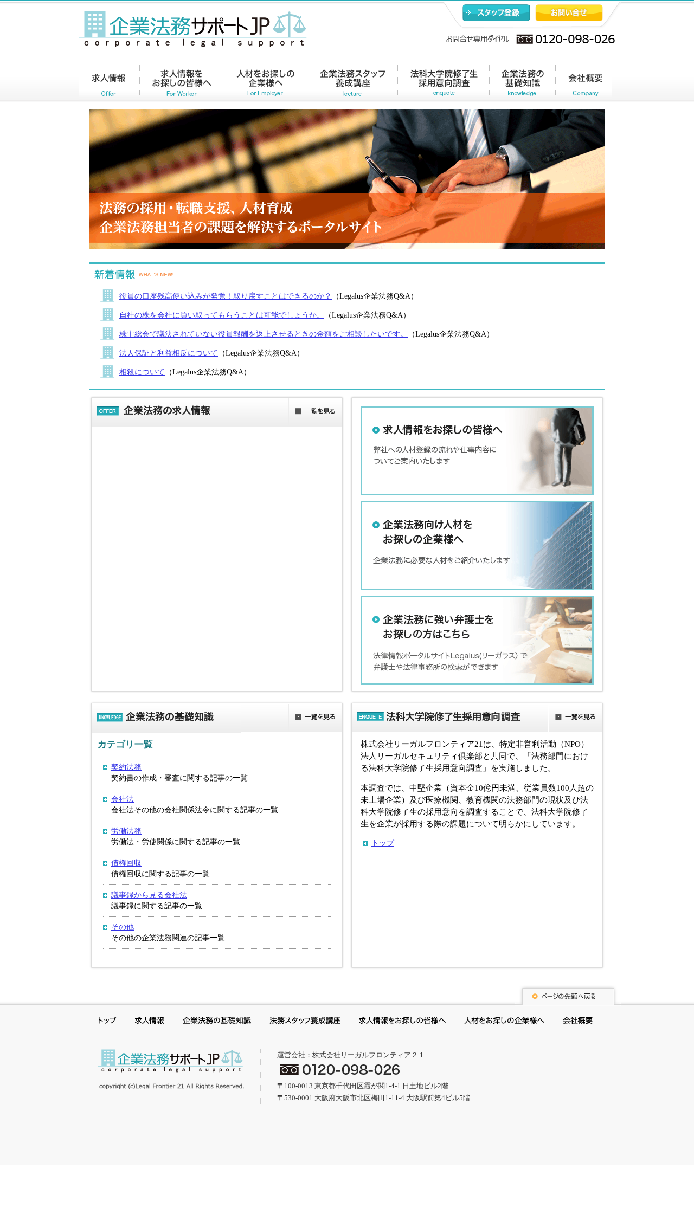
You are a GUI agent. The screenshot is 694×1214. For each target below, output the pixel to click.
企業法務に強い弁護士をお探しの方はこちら (477, 640)
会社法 (122, 799)
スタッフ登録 (496, 13)
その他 (122, 927)
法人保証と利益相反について (168, 353)
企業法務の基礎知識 (522, 83)
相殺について (142, 372)
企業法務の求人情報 (109, 83)
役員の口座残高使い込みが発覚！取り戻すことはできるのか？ (225, 296)
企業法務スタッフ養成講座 (352, 83)
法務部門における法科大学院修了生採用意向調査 (443, 83)
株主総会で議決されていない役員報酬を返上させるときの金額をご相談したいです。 (263, 334)
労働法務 (126, 831)
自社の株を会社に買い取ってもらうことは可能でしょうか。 (221, 315)
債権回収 (126, 863)
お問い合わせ (569, 13)
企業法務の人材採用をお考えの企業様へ (265, 83)
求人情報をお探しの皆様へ (477, 450)
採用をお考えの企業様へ (504, 1022)
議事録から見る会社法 (149, 895)
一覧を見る (315, 412)
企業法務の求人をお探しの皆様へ (182, 83)
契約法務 (126, 767)
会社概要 (583, 83)
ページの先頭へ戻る (568, 995)
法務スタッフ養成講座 (305, 1022)
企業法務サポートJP (171, 1069)
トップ (382, 843)
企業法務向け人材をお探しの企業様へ (477, 545)
